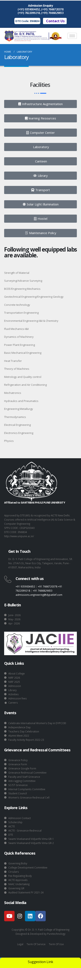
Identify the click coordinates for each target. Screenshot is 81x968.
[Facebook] (40, 916)
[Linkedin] (30, 916)
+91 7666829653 (42, 590)
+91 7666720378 (47, 586)
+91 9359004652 (25, 586)
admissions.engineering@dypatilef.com (39, 594)
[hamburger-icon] (72, 36)
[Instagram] (20, 916)
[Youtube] (9, 916)
